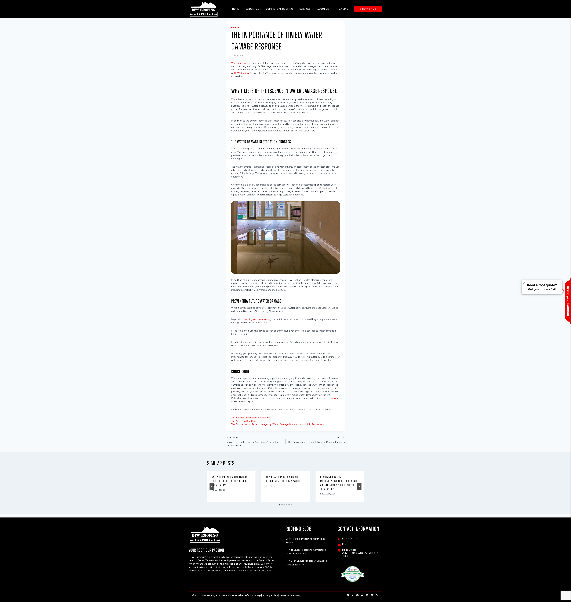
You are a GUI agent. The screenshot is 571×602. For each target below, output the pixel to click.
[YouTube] (362, 595)
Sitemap (256, 595)
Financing (341, 9)
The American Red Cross (244, 421)
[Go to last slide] (212, 486)
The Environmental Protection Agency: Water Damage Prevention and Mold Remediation (278, 424)
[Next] (359, 486)
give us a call (332, 398)
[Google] (377, 595)
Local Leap (294, 595)
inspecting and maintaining (256, 319)
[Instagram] (357, 595)
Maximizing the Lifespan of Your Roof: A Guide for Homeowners (252, 442)
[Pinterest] (372, 595)
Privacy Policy (270, 595)
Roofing (235, 27)
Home (235, 9)
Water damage (239, 63)
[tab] (279, 504)
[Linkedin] (367, 595)
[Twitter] (353, 595)
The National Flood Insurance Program (251, 417)
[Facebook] (348, 595)
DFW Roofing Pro (243, 73)
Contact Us (368, 9)
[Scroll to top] (564, 590)
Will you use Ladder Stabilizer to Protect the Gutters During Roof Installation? (229, 481)
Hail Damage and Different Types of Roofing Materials (316, 440)
